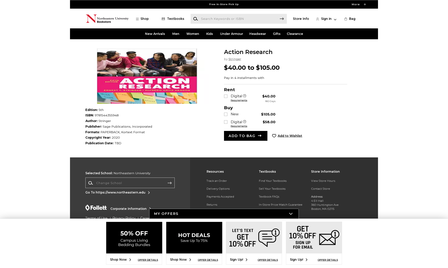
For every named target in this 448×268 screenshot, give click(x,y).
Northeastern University (117, 173)
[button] (224, 4)
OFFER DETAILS (148, 260)
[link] (349, 18)
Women (192, 34)
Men (175, 34)
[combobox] (130, 183)
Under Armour (231, 34)
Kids (209, 34)
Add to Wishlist (290, 136)
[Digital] (244, 96)
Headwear (257, 34)
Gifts (277, 34)
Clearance (295, 34)
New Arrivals (155, 34)
